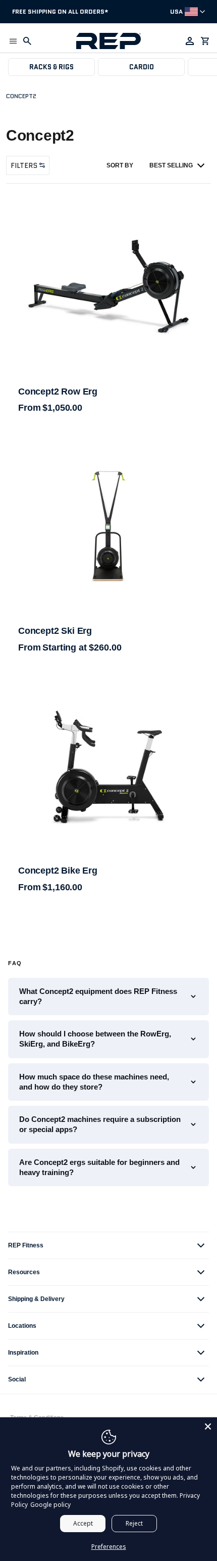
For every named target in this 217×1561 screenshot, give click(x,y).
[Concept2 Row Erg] (108, 286)
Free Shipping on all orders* (60, 11)
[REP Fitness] (108, 41)
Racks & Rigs (51, 67)
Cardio (141, 67)
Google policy (50, 1504)
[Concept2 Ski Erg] (108, 525)
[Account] (190, 41)
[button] (13, 41)
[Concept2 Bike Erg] (108, 767)
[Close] (208, 1426)
